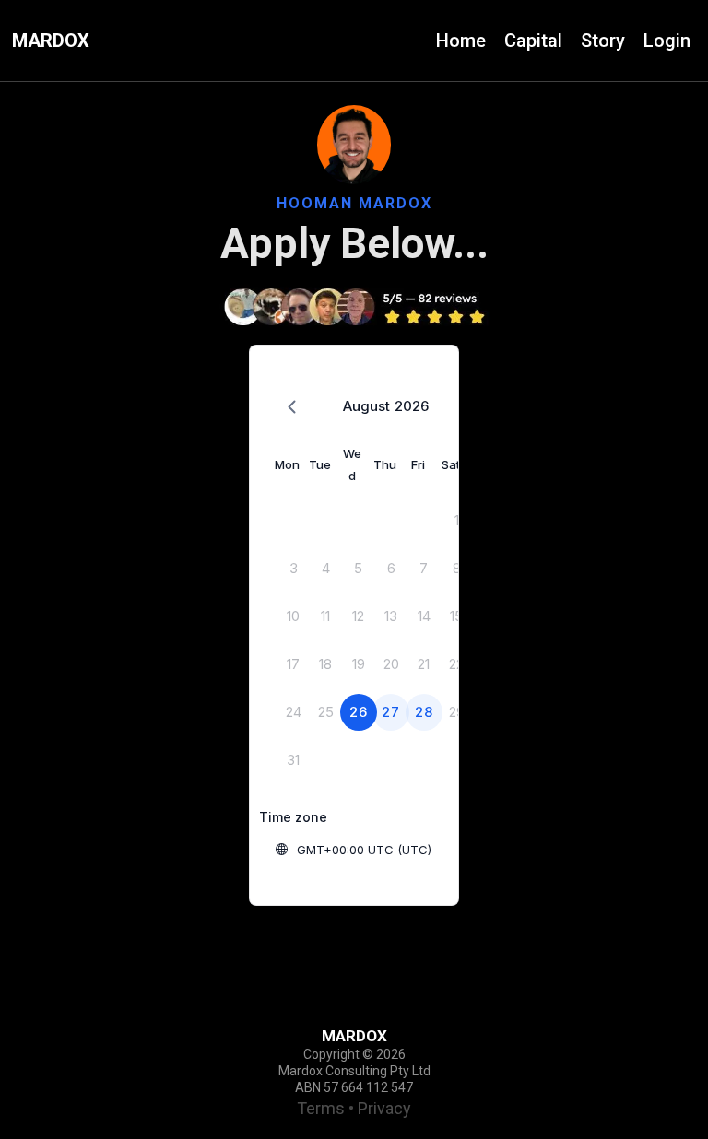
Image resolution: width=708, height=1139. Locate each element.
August (366, 406)
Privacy (384, 1108)
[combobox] (392, 849)
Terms (321, 1108)
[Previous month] (292, 408)
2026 (412, 406)
